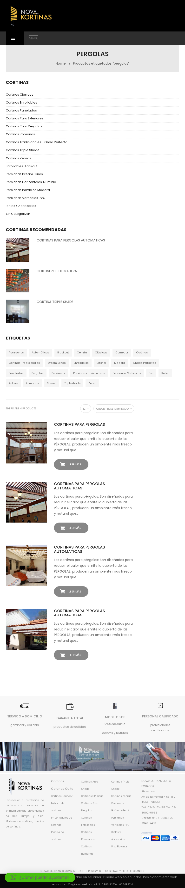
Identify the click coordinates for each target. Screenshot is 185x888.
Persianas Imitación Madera (28, 190)
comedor (121, 352)
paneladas (16, 373)
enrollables (81, 363)
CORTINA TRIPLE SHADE (55, 301)
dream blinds (57, 363)
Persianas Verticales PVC (25, 198)
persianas (58, 373)
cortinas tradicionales (24, 363)
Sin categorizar (18, 213)
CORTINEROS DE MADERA (57, 271)
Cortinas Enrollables (21, 102)
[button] (40, 877)
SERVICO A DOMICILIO (24, 716)
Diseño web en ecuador (122, 877)
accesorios (16, 352)
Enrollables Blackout (21, 166)
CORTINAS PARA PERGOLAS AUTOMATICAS (71, 240)
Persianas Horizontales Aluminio (31, 182)
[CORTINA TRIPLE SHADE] (17, 311)
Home (61, 63)
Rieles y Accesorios (21, 206)
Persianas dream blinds (24, 174)
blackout (63, 352)
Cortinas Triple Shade (23, 150)
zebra (92, 383)
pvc (151, 373)
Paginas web (78, 884)
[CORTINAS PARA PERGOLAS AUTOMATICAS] (17, 249)
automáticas (40, 352)
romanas (32, 383)
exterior (101, 363)
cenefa (82, 352)
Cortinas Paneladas (21, 110)
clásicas (101, 352)
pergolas (38, 373)
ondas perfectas (144, 363)
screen (51, 383)
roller (165, 373)
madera (119, 363)
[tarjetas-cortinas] (160, 836)
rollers (13, 383)
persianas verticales (127, 373)
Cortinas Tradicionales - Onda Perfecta (36, 142)
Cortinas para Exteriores (24, 118)
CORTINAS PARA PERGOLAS (79, 424)
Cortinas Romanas (20, 134)
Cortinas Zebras (18, 158)
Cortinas (57, 781)
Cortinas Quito (62, 788)
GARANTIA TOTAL (70, 718)
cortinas (142, 352)
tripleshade (72, 383)
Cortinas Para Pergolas (24, 126)
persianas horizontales (89, 373)
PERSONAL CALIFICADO (160, 716)
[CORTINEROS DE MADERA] (17, 280)
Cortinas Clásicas (19, 94)
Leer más (75, 464)
